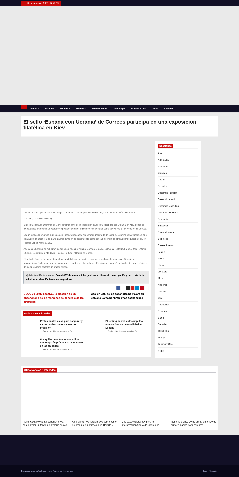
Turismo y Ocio (138, 108)
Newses (56, 471)
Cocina (161, 179)
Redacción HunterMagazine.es (57, 331)
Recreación (163, 304)
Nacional (49, 108)
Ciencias (162, 173)
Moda (160, 278)
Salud (155, 108)
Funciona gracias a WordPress (33, 471)
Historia (162, 258)
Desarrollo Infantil (166, 199)
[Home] (24, 107)
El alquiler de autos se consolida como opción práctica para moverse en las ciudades (61, 342)
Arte (160, 153)
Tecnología (119, 108)
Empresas (81, 108)
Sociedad (162, 324)
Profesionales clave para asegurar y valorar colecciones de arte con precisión (61, 324)
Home (204, 471)
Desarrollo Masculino (168, 206)
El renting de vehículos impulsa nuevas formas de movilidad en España (124, 324)
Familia (161, 252)
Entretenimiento (165, 245)
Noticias (34, 108)
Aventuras (163, 166)
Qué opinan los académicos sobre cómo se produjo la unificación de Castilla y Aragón (94, 425)
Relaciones (163, 311)
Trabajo (161, 337)
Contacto (168, 108)
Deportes (162, 186)
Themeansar (67, 471)
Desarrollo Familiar (167, 193)
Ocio (160, 298)
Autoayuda (163, 160)
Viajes (161, 351)
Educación (163, 226)
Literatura (162, 272)
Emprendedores (100, 108)
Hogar (161, 265)
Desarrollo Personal (168, 212)
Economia (65, 108)
